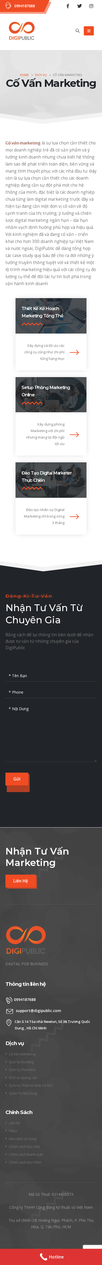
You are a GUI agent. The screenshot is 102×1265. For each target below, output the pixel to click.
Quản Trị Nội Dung (23, 1093)
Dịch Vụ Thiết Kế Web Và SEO (31, 1085)
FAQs (13, 1131)
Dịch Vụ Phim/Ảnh (22, 1070)
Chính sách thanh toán (26, 1154)
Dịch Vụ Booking (21, 1062)
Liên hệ (14, 1123)
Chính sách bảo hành (25, 1162)
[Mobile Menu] (89, 30)
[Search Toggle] (77, 31)
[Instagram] (91, 6)
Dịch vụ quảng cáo (23, 1077)
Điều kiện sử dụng (22, 1138)
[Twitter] (79, 6)
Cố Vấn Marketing (22, 1054)
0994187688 (24, 5)
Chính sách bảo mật (24, 1146)
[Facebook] (68, 6)
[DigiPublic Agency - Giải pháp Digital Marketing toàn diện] (21, 31)
